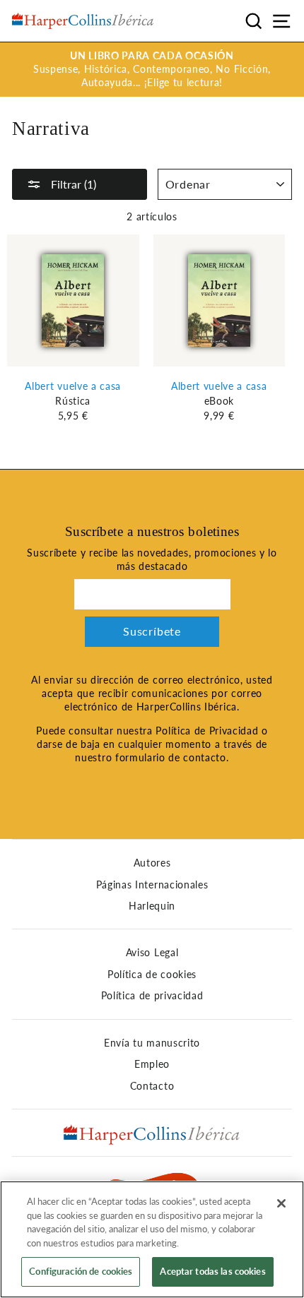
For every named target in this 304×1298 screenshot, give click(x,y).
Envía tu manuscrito (152, 1043)
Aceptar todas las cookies (212, 1271)
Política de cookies (152, 974)
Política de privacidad (152, 995)
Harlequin (152, 906)
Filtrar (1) (72, 184)
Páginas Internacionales (152, 885)
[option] (152, 69)
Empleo (152, 1064)
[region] (152, 1239)
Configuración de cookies (80, 1271)
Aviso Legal (152, 952)
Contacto (152, 1086)
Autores (152, 863)
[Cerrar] (281, 1203)
